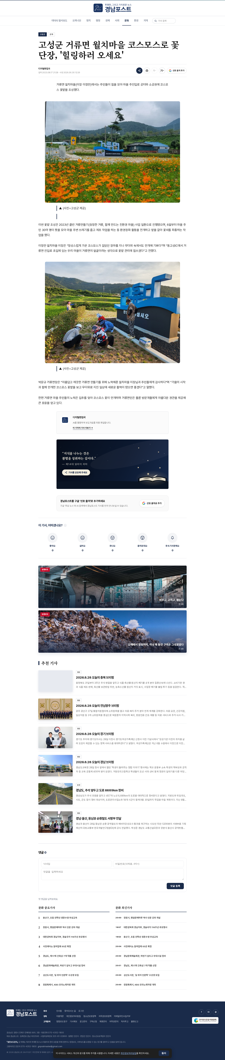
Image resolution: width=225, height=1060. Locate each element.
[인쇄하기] (147, 70)
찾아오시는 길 (70, 1011)
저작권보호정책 (105, 1016)
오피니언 (76, 20)
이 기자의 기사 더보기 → (83, 428)
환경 (136, 20)
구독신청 (93, 1021)
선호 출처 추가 (178, 70)
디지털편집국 (44, 68)
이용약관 (60, 1016)
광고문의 (83, 1021)
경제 (107, 20)
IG (209, 1012)
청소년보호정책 (89, 1016)
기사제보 (73, 1021)
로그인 (81, 1011)
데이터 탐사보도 (59, 20)
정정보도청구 (61, 1021)
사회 (117, 20)
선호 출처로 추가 (154, 503)
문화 (127, 20)
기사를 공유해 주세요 (78, 472)
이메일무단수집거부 (122, 1016)
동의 (164, 1053)
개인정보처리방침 (73, 1016)
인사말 (59, 1011)
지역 (146, 20)
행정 (98, 20)
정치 (88, 20)
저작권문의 (113, 1021)
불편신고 (134, 1021)
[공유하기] (139, 70)
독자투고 (124, 1021)
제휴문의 (103, 1021)
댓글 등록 (175, 886)
